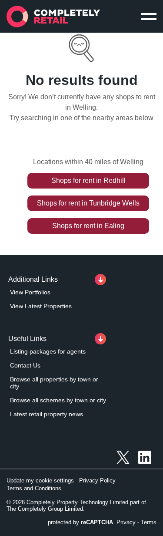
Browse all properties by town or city (54, 383)
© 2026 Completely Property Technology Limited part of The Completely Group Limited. (76, 505)
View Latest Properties (41, 306)
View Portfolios (30, 292)
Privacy (126, 522)
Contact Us (25, 365)
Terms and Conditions (34, 488)
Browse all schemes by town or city (58, 400)
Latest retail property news (46, 414)
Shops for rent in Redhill (88, 180)
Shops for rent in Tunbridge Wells (88, 203)
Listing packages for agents (48, 351)
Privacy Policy (97, 480)
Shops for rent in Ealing (88, 225)
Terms (148, 522)
